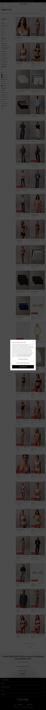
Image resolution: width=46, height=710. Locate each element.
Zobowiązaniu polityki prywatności (23, 355)
